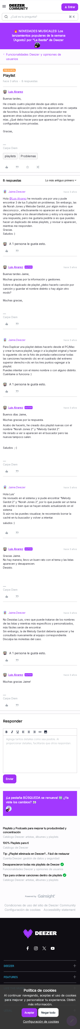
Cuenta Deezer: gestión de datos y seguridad (31, 858)
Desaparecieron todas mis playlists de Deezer (31, 864)
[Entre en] (6, 16)
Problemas (28, 156)
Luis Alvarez (15, 91)
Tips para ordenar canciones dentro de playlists (32, 875)
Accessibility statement (59, 910)
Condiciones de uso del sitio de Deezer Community (40, 905)
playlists (10, 156)
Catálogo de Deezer (15, 847)
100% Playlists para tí (16, 842)
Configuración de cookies (23, 910)
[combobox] (40, 16)
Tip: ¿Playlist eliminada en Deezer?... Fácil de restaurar (36, 853)
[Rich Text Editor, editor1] (40, 754)
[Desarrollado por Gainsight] (40, 897)
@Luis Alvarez (18, 198)
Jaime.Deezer (16, 191)
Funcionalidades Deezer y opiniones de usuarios (33, 57)
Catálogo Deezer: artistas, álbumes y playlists (30, 836)
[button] (4, 7)
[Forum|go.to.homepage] (18, 7)
